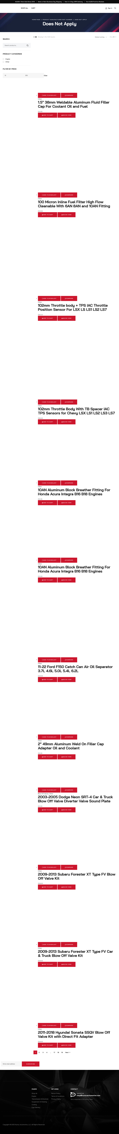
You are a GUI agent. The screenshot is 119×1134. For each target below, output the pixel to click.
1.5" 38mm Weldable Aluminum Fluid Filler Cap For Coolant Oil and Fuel (73, 104)
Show (111, 37)
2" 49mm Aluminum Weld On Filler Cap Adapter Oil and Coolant (71, 746)
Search (28, 45)
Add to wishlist (50, 95)
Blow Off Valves (43, 794)
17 (54, 1052)
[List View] (34, 36)
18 (58, 1052)
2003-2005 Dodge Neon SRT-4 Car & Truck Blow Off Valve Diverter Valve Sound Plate (75, 799)
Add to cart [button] (48, 115)
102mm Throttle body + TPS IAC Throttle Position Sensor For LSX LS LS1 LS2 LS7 (73, 307)
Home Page (36, 19)
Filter (45, 75)
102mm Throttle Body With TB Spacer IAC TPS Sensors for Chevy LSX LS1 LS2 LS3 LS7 (76, 411)
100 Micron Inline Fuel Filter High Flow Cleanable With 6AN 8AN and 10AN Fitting (74, 203)
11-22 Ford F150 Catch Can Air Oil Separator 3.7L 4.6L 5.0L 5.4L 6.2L (75, 668)
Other (40, 99)
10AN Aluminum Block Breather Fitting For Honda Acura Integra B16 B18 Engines (74, 491)
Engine (7, 59)
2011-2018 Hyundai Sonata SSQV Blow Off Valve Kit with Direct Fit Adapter (74, 1034)
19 (62, 1052)
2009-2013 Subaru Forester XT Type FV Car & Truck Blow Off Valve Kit (75, 953)
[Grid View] (36, 36)
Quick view (67, 115)
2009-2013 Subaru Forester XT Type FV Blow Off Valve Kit (76, 876)
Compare (69, 95)
